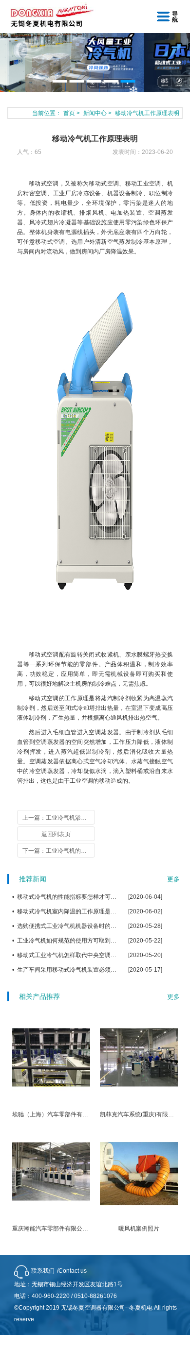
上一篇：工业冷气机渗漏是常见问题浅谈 (58, 817)
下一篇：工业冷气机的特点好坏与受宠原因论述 (58, 850)
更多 (173, 879)
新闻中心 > (98, 113)
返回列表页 (56, 834)
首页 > (72, 113)
